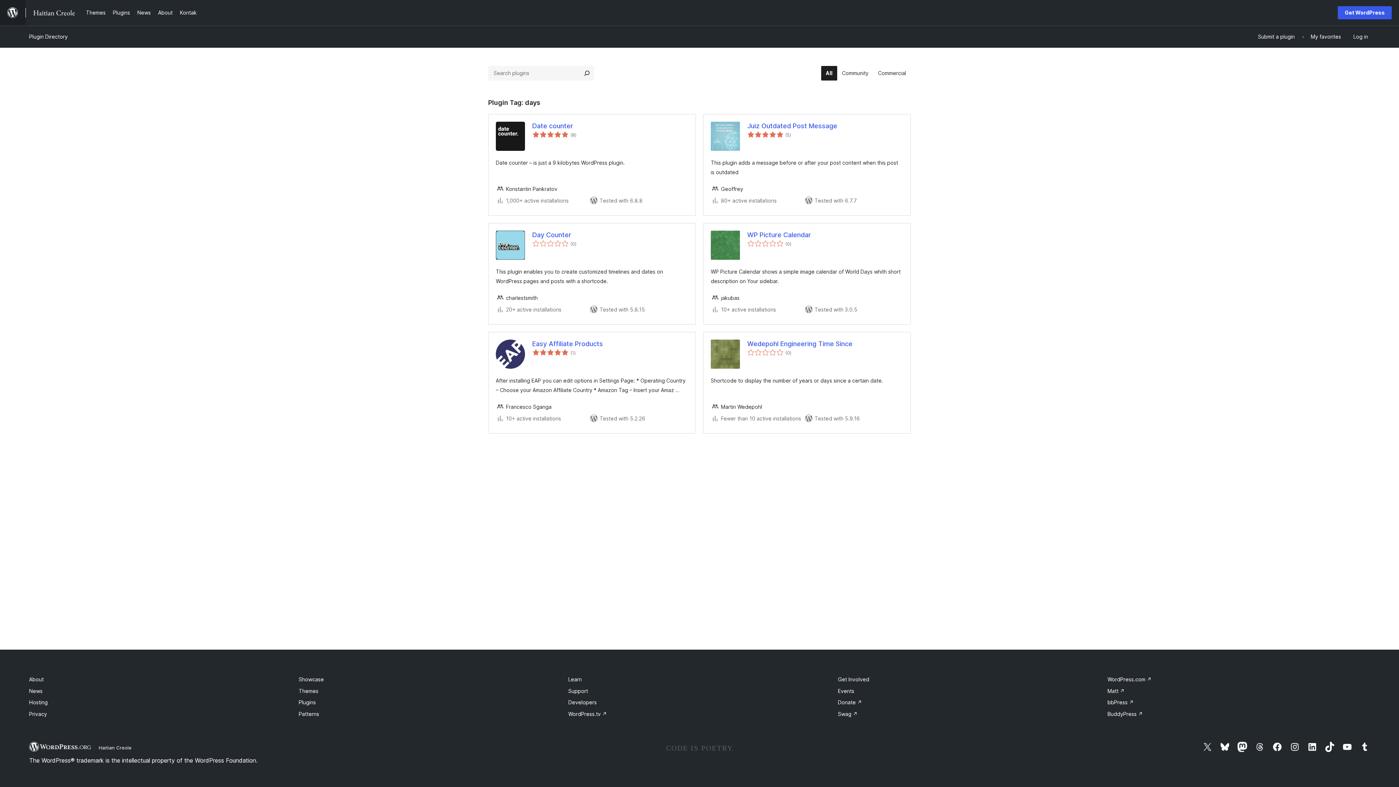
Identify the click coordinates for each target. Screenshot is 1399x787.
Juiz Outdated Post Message (792, 126)
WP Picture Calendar (779, 235)
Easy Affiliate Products (567, 344)
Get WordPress (1365, 12)
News (36, 691)
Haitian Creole (115, 748)
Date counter (552, 126)
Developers (582, 702)
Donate (850, 702)
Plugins (307, 702)
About (36, 679)
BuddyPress (1125, 714)
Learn (575, 679)
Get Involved (853, 679)
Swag (848, 714)
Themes (308, 691)
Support (578, 691)
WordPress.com (1130, 679)
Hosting (38, 702)
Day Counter (551, 235)
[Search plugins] (587, 73)
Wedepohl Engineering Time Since (800, 344)
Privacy (38, 714)
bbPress (1121, 702)
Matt (1116, 691)
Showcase (311, 679)
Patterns (309, 714)
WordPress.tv (587, 714)
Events (846, 691)
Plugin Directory (48, 37)
